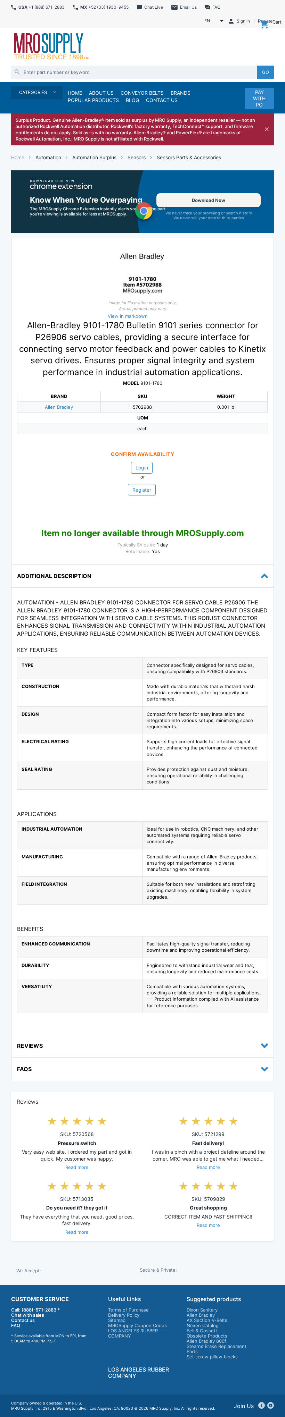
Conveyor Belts (142, 93)
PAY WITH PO (259, 98)
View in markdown (128, 316)
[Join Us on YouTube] (270, 1406)
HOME (75, 93)
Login (142, 467)
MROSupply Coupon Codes (137, 1325)
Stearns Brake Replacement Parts (216, 1348)
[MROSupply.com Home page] (50, 47)
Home (17, 157)
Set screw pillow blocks (212, 1356)
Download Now (208, 200)
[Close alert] (267, 129)
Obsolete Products (207, 1336)
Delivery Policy (123, 1315)
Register (141, 490)
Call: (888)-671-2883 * (35, 1310)
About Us (101, 93)
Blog (132, 100)
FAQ (15, 1325)
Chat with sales (27, 1315)
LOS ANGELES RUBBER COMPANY (133, 1333)
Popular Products (93, 100)
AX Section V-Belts (207, 1320)
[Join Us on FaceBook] (261, 1406)
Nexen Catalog (203, 1325)
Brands (180, 93)
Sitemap (116, 1320)
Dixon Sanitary (202, 1310)
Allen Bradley (59, 407)
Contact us (23, 1320)
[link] (142, 201)
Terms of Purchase (128, 1310)
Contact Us (162, 100)
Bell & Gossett (202, 1330)
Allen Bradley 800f (206, 1341)
